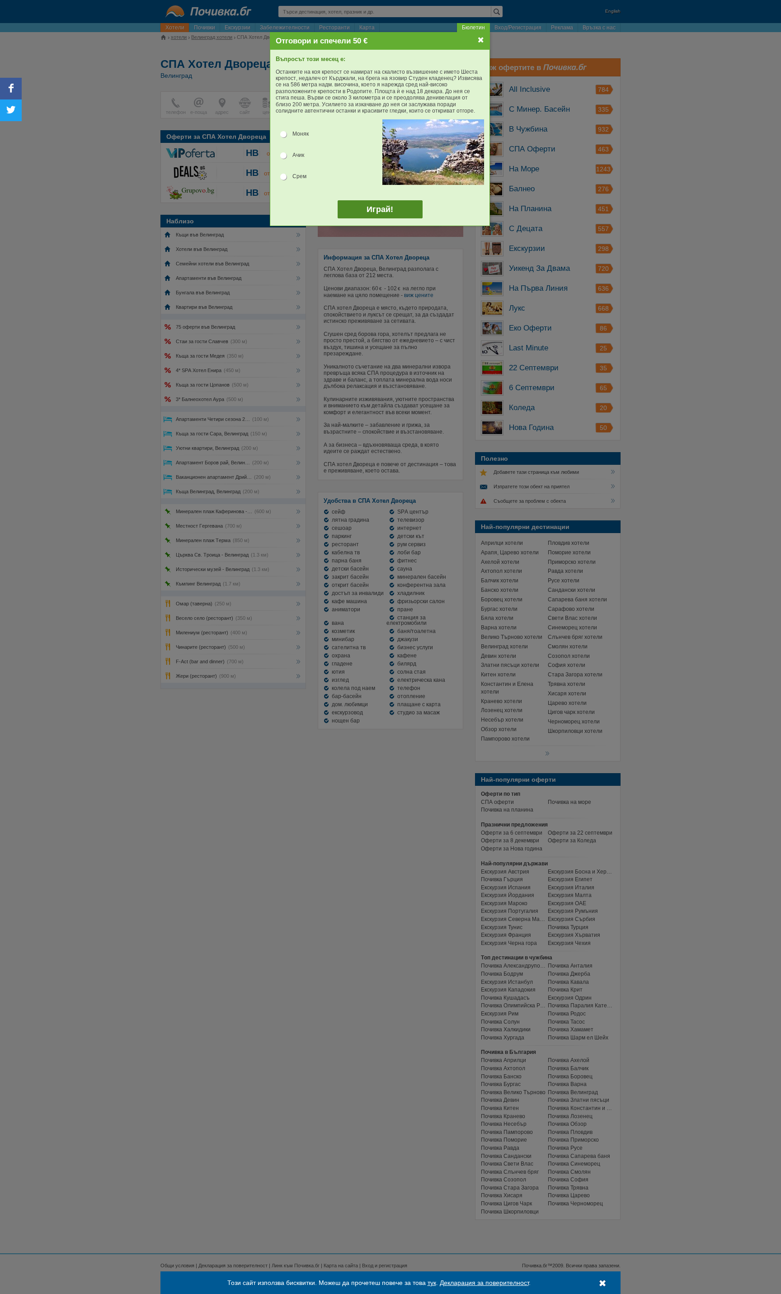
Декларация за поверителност (484, 1282)
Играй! (380, 209)
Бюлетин (473, 27)
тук (432, 1282)
